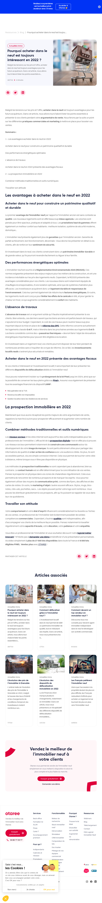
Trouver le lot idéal (74, 822)
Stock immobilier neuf (58, 825)
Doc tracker (56, 847)
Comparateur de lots (58, 842)
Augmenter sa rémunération (74, 836)
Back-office (37, 818)
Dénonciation (57, 831)
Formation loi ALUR (38, 823)
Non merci (12, 889)
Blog (22, 32)
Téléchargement (90, 825)
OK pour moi (49, 889)
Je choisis (30, 889)
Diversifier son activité (73, 829)
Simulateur (56, 834)
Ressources (11, 32)
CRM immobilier (58, 838)
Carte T (36, 831)
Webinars (88, 818)
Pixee (35, 828)
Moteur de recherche (56, 819)
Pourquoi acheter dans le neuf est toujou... (47, 32)
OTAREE (42, 544)
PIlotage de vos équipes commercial (58, 853)
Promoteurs (37, 859)
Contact (87, 829)
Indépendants (38, 849)
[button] (5, 898)
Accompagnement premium (40, 836)
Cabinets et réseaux (37, 854)
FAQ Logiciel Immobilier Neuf (90, 833)
